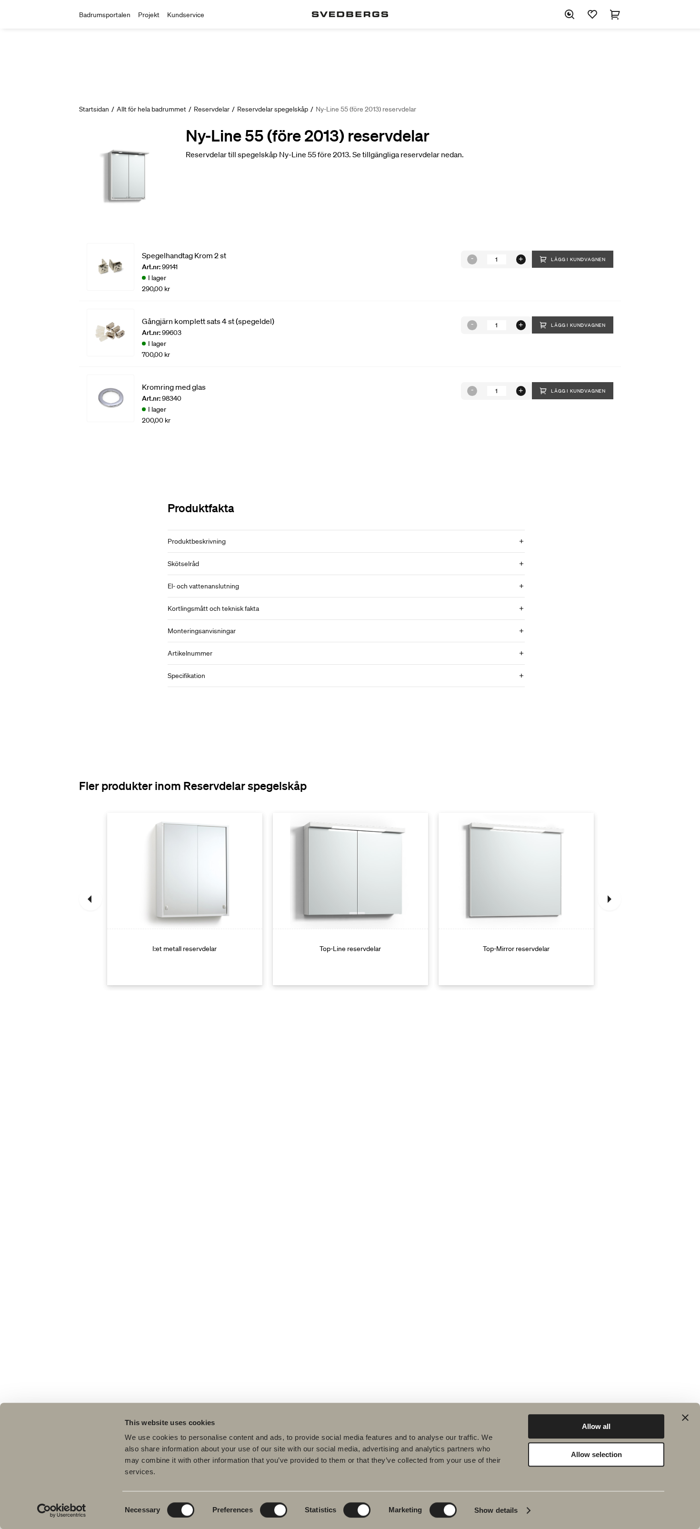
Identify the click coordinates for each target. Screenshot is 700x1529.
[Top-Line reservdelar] (350, 899)
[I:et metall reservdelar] (184, 899)
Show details (496, 1510)
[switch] (273, 1510)
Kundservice (185, 14)
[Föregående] (90, 899)
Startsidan (94, 109)
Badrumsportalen (104, 14)
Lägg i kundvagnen (578, 259)
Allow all (596, 1426)
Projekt (149, 14)
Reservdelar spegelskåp (272, 109)
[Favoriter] (592, 14)
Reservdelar (212, 109)
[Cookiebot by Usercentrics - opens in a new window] (61, 1510)
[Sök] (569, 14)
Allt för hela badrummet (151, 109)
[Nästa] (609, 899)
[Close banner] (685, 1417)
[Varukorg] (615, 14)
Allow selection (596, 1454)
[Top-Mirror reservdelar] (516, 899)
